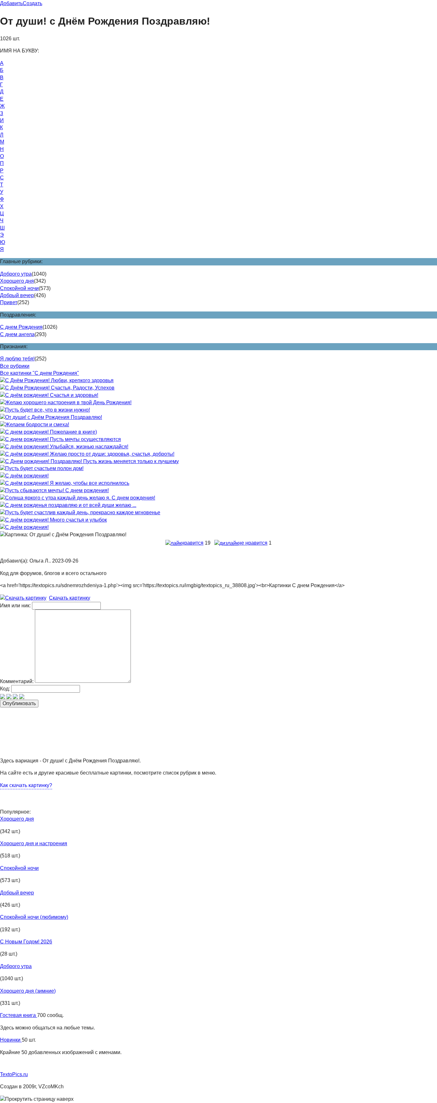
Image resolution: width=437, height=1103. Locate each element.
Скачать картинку (69, 598)
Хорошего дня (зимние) (28, 991)
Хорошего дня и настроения (33, 843)
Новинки (11, 1040)
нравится (192, 543)
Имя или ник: (15, 605)
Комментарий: (17, 681)
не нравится (252, 543)
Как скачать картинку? (26, 785)
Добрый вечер (17, 295)
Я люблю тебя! (17, 358)
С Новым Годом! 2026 (26, 941)
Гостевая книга (18, 1015)
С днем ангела (17, 334)
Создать (32, 3)
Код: (5, 688)
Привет (8, 302)
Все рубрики (14, 366)
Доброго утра (16, 274)
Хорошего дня (17, 281)
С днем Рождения (21, 327)
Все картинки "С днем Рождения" (39, 373)
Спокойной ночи (19, 288)
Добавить (11, 3)
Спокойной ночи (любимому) (34, 917)
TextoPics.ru (14, 1074)
